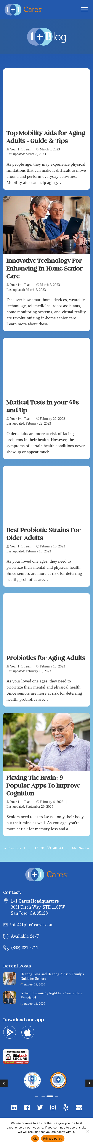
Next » (83, 848)
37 (36, 848)
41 (61, 848)
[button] (4, 1083)
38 (42, 848)
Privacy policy (52, 1138)
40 (55, 848)
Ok (35, 1138)
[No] (87, 1131)
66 (74, 848)
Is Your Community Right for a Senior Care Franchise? (51, 996)
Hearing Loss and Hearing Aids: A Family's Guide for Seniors (52, 976)
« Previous (12, 848)
